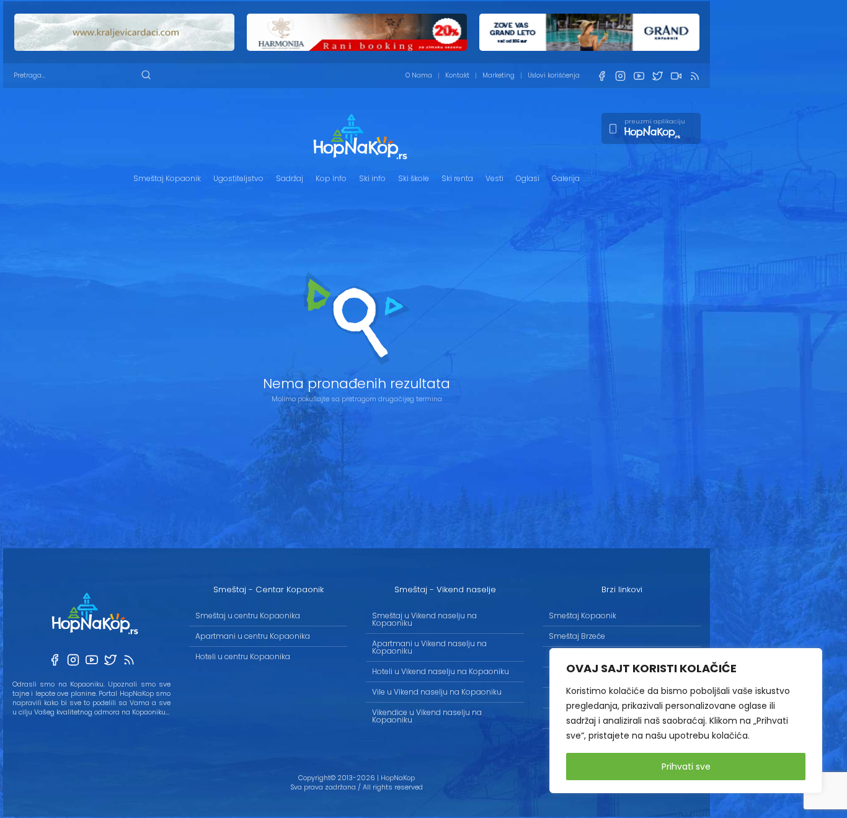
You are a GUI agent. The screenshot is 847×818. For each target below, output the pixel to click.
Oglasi (527, 178)
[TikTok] (676, 76)
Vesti (494, 178)
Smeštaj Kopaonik (167, 178)
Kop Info (331, 178)
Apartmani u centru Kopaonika (252, 636)
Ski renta (457, 178)
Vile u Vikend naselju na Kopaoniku (437, 692)
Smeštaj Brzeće (577, 636)
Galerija (566, 178)
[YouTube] (638, 76)
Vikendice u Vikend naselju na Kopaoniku (427, 716)
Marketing (498, 75)
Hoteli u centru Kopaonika (242, 656)
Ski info (372, 178)
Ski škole (413, 178)
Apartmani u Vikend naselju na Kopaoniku (429, 647)
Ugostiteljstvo (238, 178)
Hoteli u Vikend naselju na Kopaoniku (440, 671)
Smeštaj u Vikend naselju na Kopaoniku (424, 619)
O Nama (419, 75)
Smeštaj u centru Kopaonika (247, 615)
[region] (685, 720)
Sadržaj (289, 178)
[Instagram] (620, 76)
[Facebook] (601, 76)
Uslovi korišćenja (554, 75)
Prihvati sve (686, 766)
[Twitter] (657, 76)
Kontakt (457, 75)
